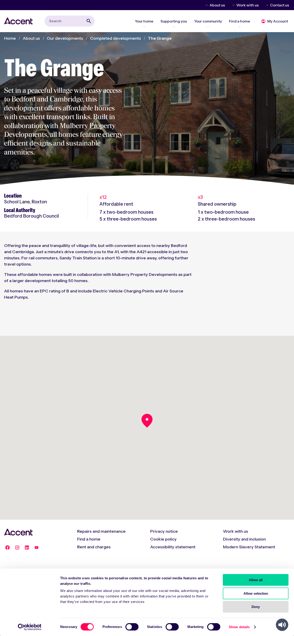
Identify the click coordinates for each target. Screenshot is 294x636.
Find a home (88, 539)
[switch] (132, 626)
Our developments (65, 38)
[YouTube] (36, 547)
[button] (147, 421)
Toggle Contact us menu (266, 5)
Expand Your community (208, 26)
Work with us (247, 5)
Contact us (279, 5)
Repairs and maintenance (101, 531)
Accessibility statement (172, 546)
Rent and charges (94, 546)
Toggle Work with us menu (232, 5)
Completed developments (115, 38)
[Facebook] (7, 547)
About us (217, 5)
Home (10, 38)
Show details (239, 627)
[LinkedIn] (26, 547)
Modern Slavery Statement (249, 546)
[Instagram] (17, 547)
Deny (256, 607)
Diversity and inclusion (244, 539)
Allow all (256, 580)
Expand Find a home (239, 26)
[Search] (88, 21)
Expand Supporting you (174, 26)
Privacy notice (164, 531)
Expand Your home (144, 26)
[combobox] (70, 21)
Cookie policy (163, 539)
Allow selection (255, 593)
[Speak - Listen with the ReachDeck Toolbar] (282, 625)
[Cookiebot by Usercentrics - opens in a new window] (30, 627)
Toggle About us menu (206, 5)
